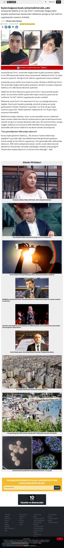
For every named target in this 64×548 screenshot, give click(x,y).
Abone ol (52, 2)
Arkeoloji (22, 516)
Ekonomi (7, 518)
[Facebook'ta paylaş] (6, 27)
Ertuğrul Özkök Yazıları (53, 519)
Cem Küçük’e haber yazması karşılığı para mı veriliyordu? (32, 237)
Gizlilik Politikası (39, 528)
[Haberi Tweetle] (2, 27)
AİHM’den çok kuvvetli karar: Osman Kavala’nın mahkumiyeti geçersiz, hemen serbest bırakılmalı (31, 300)
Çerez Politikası (20, 545)
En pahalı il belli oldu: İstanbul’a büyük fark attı (32, 389)
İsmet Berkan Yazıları (52, 515)
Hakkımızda (37, 534)
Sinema (21, 520)
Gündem (5, 24)
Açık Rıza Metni (39, 526)
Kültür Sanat (23, 514)
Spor (6, 522)
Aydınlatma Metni (37, 515)
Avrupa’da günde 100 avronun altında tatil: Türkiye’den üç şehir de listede (32, 433)
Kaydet (57, 487)
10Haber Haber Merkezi (14, 21)
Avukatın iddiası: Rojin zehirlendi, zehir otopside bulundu (32, 200)
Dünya (7, 520)
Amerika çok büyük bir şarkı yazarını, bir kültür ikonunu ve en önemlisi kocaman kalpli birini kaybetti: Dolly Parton (31, 326)
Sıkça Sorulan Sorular (37, 531)
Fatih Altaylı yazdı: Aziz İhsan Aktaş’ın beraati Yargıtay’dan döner (32, 352)
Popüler (7, 526)
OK (60, 538)
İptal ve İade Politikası (37, 523)
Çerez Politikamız (39, 520)
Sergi (20, 524)
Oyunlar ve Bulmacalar (32, 503)
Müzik (21, 518)
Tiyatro (21, 522)
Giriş (58, 2)
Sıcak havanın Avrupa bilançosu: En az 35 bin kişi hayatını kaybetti (32, 274)
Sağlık (7, 524)
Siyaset (7, 516)
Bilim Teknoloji (9, 528)
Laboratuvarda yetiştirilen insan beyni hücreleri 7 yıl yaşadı (32, 470)
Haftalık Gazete (53, 522)
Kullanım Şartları (39, 518)
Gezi (6, 530)
